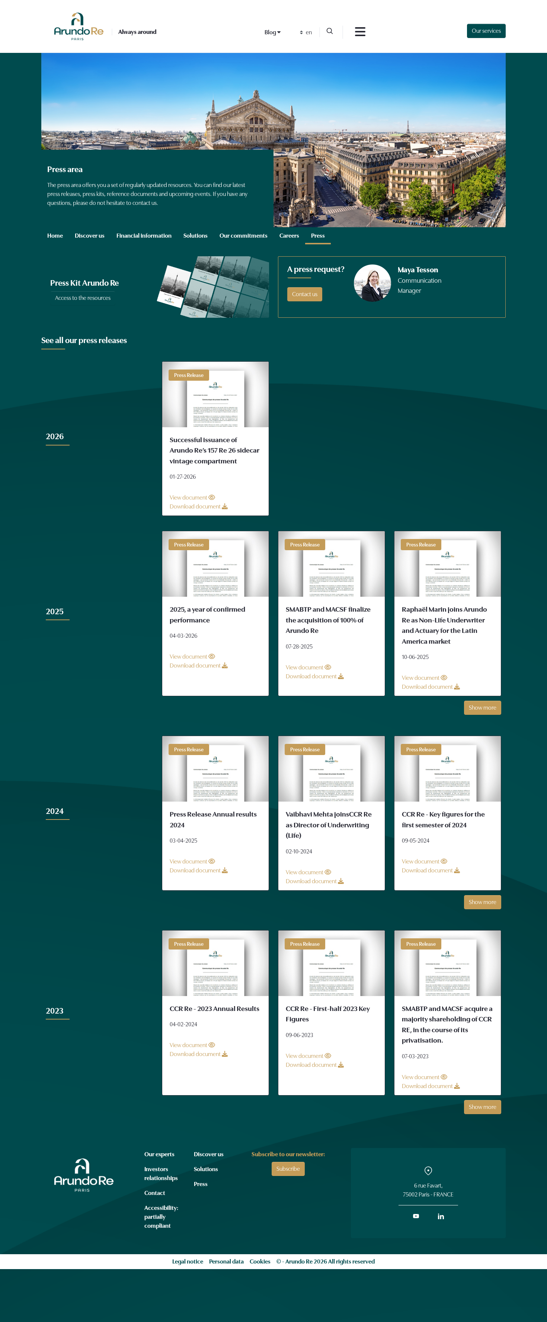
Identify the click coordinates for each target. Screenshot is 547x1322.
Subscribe (288, 1169)
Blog (271, 32)
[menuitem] (55, 235)
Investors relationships (161, 1174)
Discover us (209, 1154)
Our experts (159, 1154)
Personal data (226, 1261)
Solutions (206, 1169)
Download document (196, 506)
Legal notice (187, 1261)
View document (189, 497)
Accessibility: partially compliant (161, 1217)
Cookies (260, 1261)
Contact (154, 1193)
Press (201, 1184)
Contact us (304, 294)
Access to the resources (83, 298)
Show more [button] (482, 707)
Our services (486, 31)
